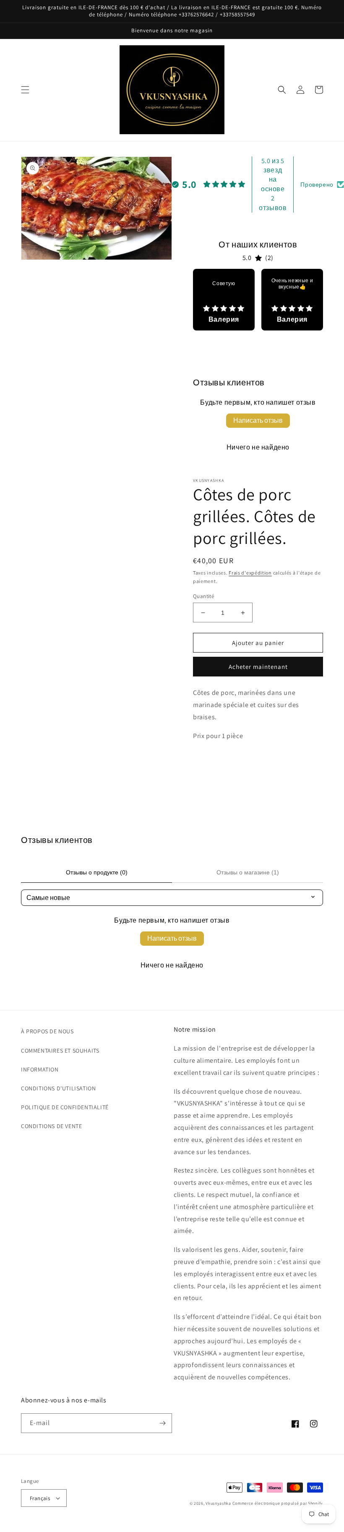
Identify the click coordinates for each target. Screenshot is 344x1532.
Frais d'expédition (250, 573)
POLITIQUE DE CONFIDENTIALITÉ (65, 1107)
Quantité (203, 596)
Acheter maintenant (258, 667)
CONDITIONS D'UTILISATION (58, 1088)
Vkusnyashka (218, 1503)
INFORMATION (40, 1069)
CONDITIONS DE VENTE (51, 1126)
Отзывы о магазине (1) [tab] (247, 872)
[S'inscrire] (162, 1423)
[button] (25, 90)
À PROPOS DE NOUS (47, 1031)
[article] (224, 299)
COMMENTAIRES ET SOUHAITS (60, 1050)
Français (40, 1498)
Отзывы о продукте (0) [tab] (97, 872)
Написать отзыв (258, 420)
